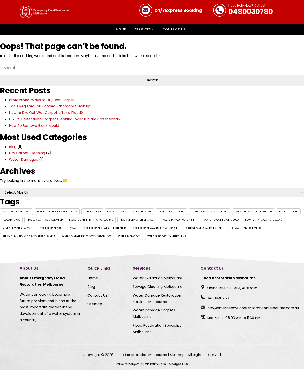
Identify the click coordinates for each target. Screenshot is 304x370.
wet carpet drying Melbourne (166, 236)
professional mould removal (58, 228)
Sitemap (94, 304)
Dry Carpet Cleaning (27, 153)
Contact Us (174, 29)
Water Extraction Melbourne (157, 278)
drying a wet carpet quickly (209, 211)
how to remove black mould (220, 220)
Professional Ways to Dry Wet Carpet (41, 100)
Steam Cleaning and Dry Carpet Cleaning (28, 236)
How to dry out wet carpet (179, 220)
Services (143, 29)
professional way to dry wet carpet (155, 228)
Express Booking (178, 10)
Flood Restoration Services (137, 220)
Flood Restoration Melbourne (141, 354)
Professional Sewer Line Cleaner (104, 228)
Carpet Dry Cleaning (171, 211)
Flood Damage (11, 220)
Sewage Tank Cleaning (246, 228)
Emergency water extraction (253, 211)
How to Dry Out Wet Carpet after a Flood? (46, 112)
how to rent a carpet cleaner (264, 220)
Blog (12, 146)
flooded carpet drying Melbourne (91, 220)
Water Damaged (23, 159)
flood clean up (288, 211)
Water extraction (129, 236)
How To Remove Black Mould (34, 125)
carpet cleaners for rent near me (129, 211)
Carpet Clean (92, 211)
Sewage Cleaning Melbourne (157, 286)
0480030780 (250, 10)
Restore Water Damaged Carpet (205, 228)
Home (121, 29)
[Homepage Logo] (44, 12)
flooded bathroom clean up (45, 220)
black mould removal (16, 211)
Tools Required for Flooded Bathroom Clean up (50, 106)
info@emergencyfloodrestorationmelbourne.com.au (253, 308)
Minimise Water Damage (17, 228)
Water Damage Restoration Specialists (86, 236)
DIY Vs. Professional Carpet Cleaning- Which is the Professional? (65, 119)
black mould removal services (57, 211)
